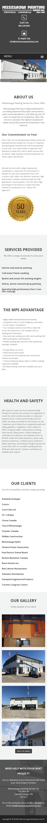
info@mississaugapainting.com (24, 41)
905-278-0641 (24, 25)
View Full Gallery (23, 751)
